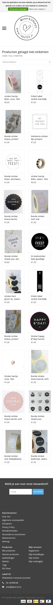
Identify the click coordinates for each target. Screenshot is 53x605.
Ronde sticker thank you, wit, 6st (11, 257)
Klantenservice (8, 538)
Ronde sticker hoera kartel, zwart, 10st (11, 218)
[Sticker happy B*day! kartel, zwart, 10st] (40, 321)
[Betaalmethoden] (23, 601)
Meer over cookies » (37, 9)
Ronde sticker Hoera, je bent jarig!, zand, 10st (12, 138)
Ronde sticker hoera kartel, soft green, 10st (40, 377)
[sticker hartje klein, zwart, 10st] (40, 161)
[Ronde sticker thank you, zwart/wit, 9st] (40, 401)
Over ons (6, 516)
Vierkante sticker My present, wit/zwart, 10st (39, 138)
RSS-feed (6, 568)
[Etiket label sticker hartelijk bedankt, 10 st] (40, 81)
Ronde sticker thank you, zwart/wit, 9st (38, 417)
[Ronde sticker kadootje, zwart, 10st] (40, 441)
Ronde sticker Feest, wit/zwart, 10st (12, 178)
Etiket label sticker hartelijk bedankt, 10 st (38, 98)
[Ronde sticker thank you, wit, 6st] (13, 241)
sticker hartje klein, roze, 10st (12, 97)
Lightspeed (39, 597)
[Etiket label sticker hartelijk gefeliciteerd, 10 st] (40, 281)
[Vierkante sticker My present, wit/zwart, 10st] (40, 121)
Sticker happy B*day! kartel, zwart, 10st (38, 337)
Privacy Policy (8, 527)
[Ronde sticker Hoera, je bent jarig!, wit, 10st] (13, 321)
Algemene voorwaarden (13, 520)
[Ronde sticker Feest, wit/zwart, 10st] (13, 161)
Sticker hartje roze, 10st (11, 377)
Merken (5, 561)
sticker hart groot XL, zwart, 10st (12, 297)
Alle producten (8, 550)
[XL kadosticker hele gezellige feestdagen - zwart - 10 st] (40, 241)
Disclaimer (7, 523)
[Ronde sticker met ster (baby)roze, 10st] (40, 201)
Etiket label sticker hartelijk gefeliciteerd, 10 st (39, 297)
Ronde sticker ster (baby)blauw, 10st (13, 457)
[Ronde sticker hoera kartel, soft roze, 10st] (13, 401)
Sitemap (6, 541)
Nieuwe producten (10, 554)
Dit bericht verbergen (18, 9)
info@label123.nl (13, 587)
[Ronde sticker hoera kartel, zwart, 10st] (13, 201)
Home (4, 56)
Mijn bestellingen (36, 554)
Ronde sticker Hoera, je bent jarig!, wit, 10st (11, 337)
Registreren (34, 550)
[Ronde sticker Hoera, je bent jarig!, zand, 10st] (13, 121)
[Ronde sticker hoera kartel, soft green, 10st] (40, 361)
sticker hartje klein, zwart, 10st (39, 177)
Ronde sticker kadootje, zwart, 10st (39, 457)
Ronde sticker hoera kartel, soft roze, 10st (13, 417)
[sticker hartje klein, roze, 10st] (13, 81)
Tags (10, 56)
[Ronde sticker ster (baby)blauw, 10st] (13, 441)
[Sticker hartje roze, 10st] (13, 361)
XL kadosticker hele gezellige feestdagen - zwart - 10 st (38, 257)
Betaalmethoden (10, 530)
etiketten (18, 56)
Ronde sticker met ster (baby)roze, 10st (39, 218)
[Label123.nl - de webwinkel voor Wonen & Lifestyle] (30, 28)
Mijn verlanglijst (36, 561)
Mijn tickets (34, 558)
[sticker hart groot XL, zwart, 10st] (13, 281)
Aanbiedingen (8, 558)
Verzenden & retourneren (13, 534)
